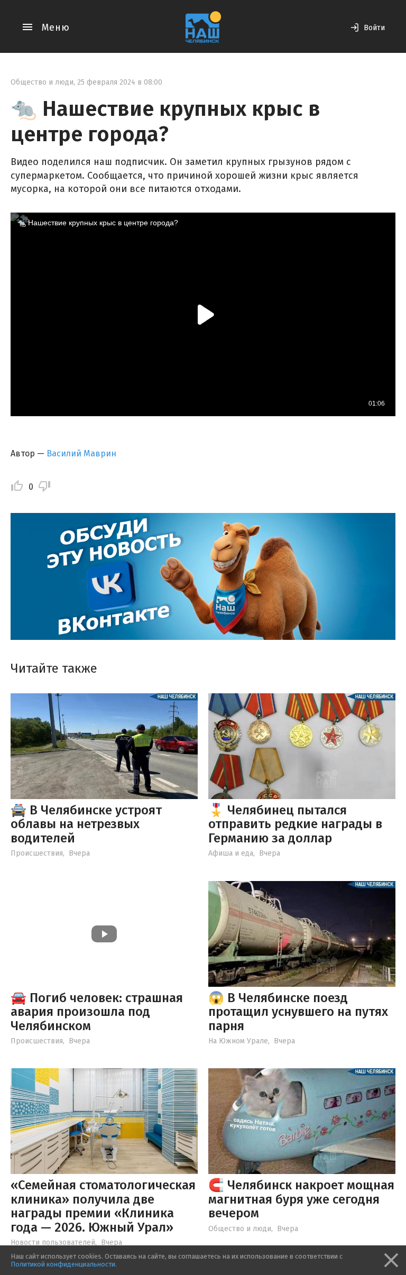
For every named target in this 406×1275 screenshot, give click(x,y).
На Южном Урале (238, 1040)
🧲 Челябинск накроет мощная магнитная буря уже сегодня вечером (301, 1199)
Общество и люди (42, 82)
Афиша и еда (230, 853)
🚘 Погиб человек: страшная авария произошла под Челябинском (97, 1011)
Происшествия (37, 853)
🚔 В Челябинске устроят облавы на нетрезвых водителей (86, 824)
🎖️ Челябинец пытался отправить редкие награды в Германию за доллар (295, 824)
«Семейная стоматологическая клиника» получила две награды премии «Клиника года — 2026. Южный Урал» (103, 1206)
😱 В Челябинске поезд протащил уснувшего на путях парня (298, 1011)
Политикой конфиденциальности (63, 1264)
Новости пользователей (53, 1242)
